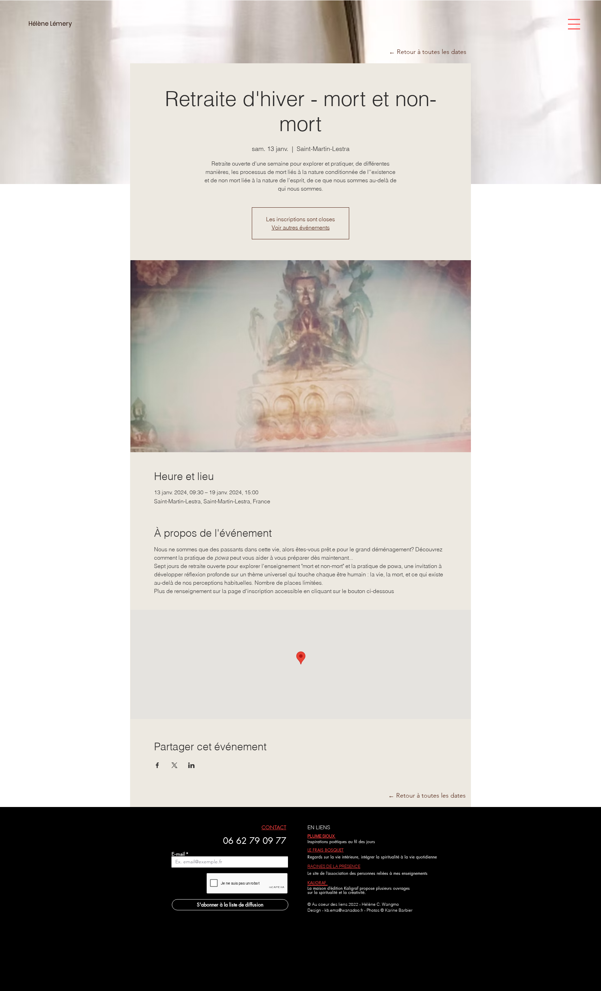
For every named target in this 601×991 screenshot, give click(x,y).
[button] (574, 24)
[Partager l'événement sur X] (174, 765)
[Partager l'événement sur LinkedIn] (191, 765)
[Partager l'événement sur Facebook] (157, 765)
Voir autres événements (301, 227)
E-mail (178, 854)
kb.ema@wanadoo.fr (343, 910)
